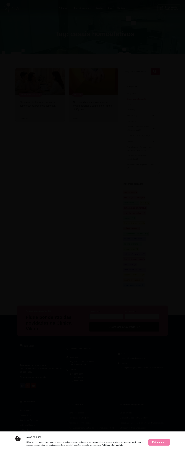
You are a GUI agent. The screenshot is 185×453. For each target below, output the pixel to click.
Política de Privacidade (112, 445)
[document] (92, 226)
